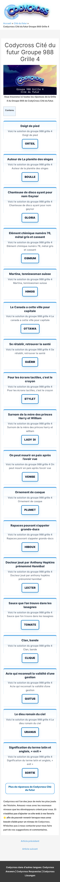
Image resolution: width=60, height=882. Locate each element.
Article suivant (30, 849)
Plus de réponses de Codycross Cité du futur (29, 788)
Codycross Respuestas (29, 871)
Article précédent (30, 841)
